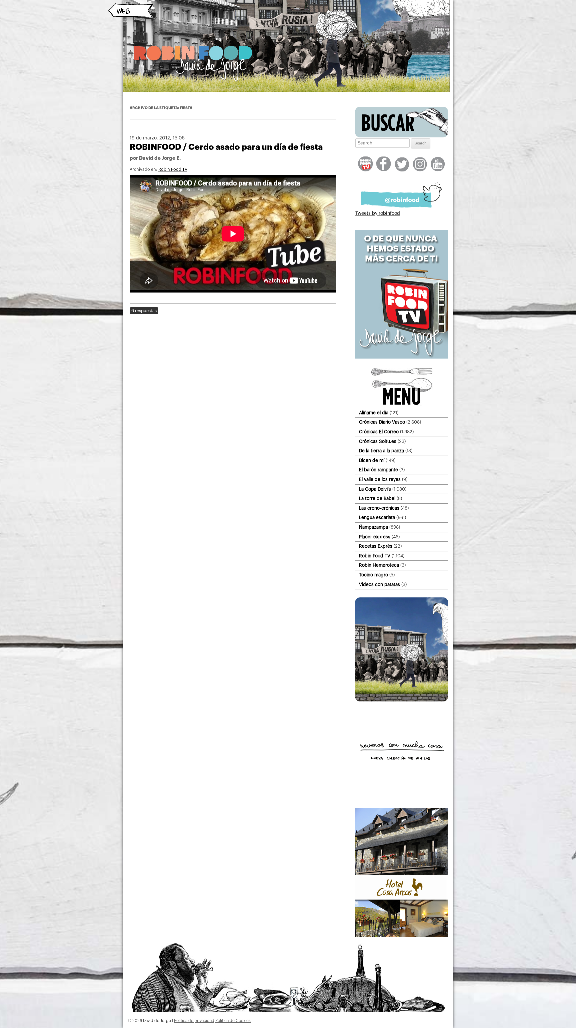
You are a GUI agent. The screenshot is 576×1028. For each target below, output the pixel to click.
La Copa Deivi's (375, 489)
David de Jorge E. (160, 158)
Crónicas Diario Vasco (382, 422)
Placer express (374, 537)
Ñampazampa (373, 527)
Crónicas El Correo (379, 432)
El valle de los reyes (380, 479)
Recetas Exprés (375, 546)
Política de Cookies (233, 1021)
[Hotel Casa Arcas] (401, 935)
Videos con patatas (379, 584)
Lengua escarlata (377, 517)
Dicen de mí (371, 460)
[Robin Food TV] (401, 357)
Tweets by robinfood (377, 213)
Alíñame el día (373, 413)
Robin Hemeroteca (379, 565)
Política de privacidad (194, 1021)
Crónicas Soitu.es (377, 441)
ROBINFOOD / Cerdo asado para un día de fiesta (226, 147)
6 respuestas (144, 311)
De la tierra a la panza (381, 451)
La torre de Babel (377, 498)
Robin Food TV (172, 169)
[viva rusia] (401, 700)
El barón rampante (378, 470)
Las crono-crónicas (379, 508)
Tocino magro (373, 575)
